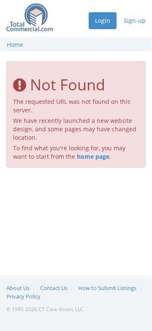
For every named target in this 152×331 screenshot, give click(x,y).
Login (102, 20)
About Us (18, 288)
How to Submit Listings (107, 288)
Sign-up (135, 20)
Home (15, 45)
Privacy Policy (23, 296)
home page (93, 156)
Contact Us (54, 288)
